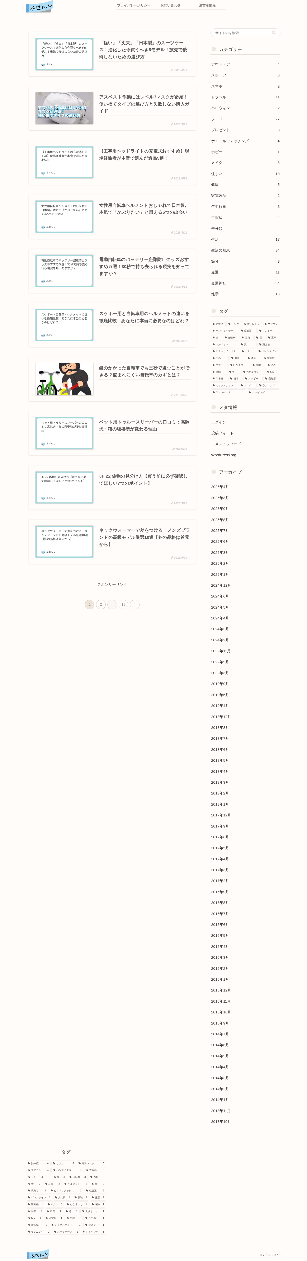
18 (123, 604)
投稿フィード (222, 433)
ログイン (218, 422)
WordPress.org (223, 455)
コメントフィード (226, 444)
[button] (274, 32)
